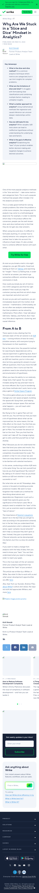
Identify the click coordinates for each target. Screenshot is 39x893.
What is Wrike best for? (14, 799)
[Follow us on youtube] (24, 865)
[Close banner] (36, 4)
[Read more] (17, 677)
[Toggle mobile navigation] (35, 12)
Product (6, 818)
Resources (7, 831)
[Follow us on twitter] (10, 865)
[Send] (32, 647)
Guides (6, 843)
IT (14, 19)
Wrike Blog (7, 19)
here (9, 592)
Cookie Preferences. (11, 888)
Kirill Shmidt (14, 48)
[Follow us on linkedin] (20, 865)
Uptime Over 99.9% (29, 877)
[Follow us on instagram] (29, 865)
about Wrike (7, 587)
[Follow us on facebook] (15, 865)
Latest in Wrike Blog (12, 849)
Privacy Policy (17, 886)
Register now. (10, 6)
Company (7, 837)
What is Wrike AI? (12, 802)
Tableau (21, 269)
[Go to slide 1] (17, 704)
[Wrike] (8, 12)
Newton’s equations (25, 515)
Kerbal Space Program (23, 391)
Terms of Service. (28, 886)
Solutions (7, 825)
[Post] (6, 647)
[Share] (15, 647)
